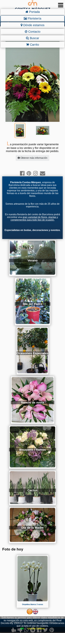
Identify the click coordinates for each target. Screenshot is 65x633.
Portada (34, 11)
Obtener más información (33, 158)
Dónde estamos (33, 25)
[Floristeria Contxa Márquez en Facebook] (22, 173)
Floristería (34, 18)
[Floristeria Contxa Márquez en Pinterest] (29, 173)
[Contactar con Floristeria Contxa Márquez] (42, 173)
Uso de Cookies (36, 628)
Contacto (33, 31)
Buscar (34, 38)
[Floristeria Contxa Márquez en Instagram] (35, 173)
